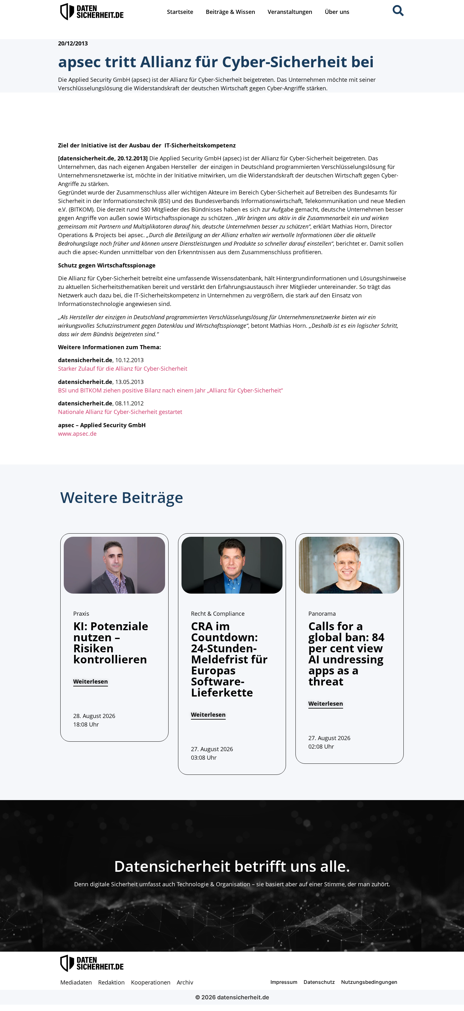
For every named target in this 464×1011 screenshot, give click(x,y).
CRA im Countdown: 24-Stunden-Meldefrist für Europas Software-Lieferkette (229, 659)
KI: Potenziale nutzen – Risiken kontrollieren (110, 643)
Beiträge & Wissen (230, 12)
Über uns (337, 12)
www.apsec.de (77, 433)
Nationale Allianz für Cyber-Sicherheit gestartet (120, 412)
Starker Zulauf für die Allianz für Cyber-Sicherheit (122, 368)
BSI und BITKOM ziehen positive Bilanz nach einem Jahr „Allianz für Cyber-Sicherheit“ (170, 390)
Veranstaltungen (290, 12)
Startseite (180, 12)
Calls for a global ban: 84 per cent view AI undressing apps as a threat (346, 654)
